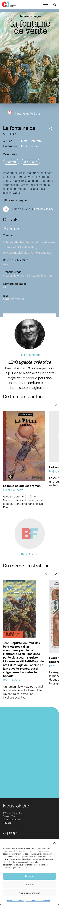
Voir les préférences (29, 893)
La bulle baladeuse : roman (22, 485)
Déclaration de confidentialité (38, 901)
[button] (54, 842)
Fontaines (45, 252)
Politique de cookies (15, 901)
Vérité (34, 252)
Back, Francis (29, 146)
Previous (46, 404)
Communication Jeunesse (9, 4)
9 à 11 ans (30, 161)
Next (56, 404)
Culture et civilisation (16, 247)
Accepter (29, 876)
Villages (8, 242)
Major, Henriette (31, 141)
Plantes (19, 242)
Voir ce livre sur (33, 209)
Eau (33, 247)
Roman (11, 161)
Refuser (29, 884)
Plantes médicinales (16, 252)
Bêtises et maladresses (40, 242)
